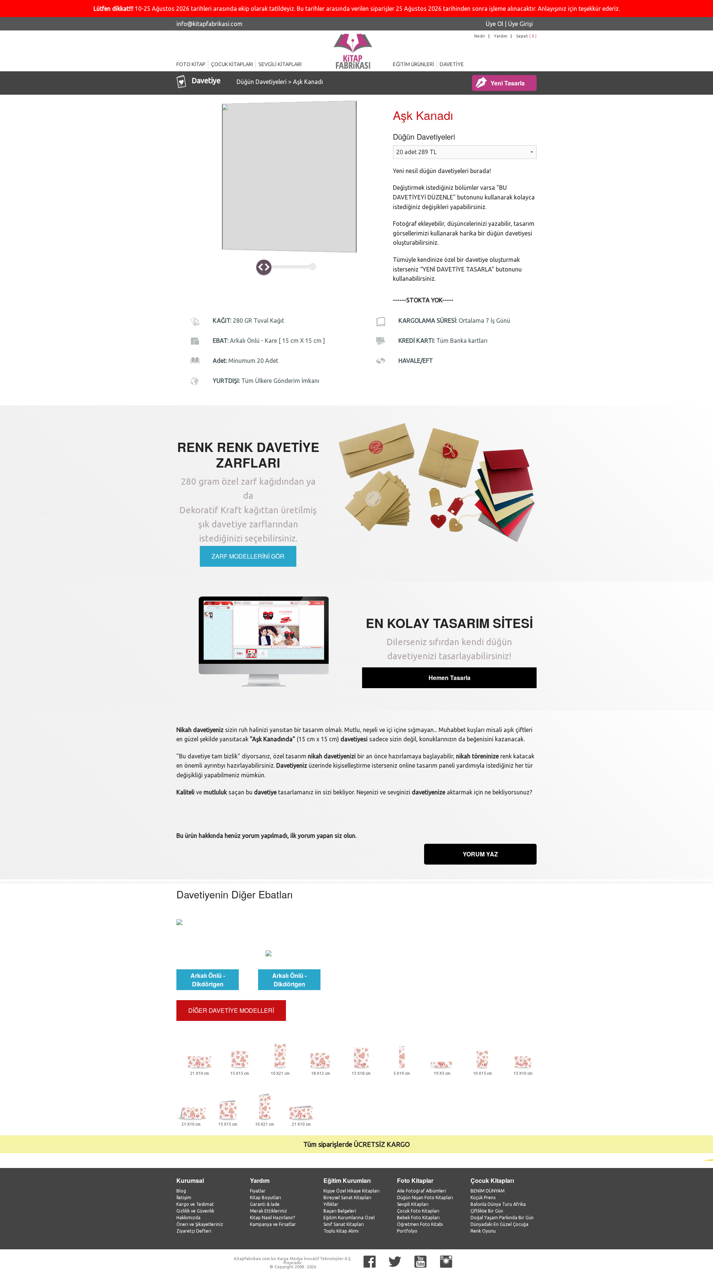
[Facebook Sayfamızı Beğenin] (369, 1261)
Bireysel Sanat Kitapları (347, 1197)
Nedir (479, 36)
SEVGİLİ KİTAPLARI (280, 64)
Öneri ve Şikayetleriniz (199, 1224)
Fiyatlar (258, 1190)
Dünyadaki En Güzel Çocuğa (499, 1224)
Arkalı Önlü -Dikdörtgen (208, 979)
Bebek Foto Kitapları (418, 1217)
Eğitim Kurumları (347, 1180)
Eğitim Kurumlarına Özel (349, 1217)
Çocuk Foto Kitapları (418, 1210)
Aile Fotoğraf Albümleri (421, 1190)
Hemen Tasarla (450, 677)
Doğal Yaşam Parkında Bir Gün (502, 1217)
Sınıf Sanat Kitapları (343, 1224)
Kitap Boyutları (265, 1197)
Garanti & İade (265, 1204)
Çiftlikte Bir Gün (487, 1210)
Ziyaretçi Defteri (193, 1231)
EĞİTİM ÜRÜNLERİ (413, 64)
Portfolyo (407, 1231)
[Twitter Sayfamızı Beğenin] (394, 1261)
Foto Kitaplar (415, 1180)
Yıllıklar (330, 1204)
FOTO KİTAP (190, 64)
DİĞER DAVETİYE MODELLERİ (231, 1010)
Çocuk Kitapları (492, 1180)
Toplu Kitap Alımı (341, 1231)
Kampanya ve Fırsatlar (273, 1224)
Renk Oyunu (483, 1231)
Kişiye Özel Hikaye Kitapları (351, 1190)
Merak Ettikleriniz (268, 1210)
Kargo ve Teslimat (195, 1204)
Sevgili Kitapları (413, 1204)
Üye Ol (494, 23)
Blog (181, 1190)
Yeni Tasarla (508, 83)
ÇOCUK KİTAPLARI (232, 64)
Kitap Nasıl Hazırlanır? (272, 1217)
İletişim (183, 1197)
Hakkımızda (188, 1217)
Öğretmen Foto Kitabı (420, 1224)
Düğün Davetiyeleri (262, 81)
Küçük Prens (483, 1197)
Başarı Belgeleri (339, 1210)
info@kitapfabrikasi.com (209, 24)
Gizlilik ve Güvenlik (195, 1210)
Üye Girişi (520, 23)
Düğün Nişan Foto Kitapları (425, 1197)
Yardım (500, 36)
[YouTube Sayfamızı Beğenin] (420, 1261)
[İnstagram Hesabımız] (446, 1261)
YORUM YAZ (480, 854)
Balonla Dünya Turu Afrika (498, 1204)
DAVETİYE (452, 64)
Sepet (526, 36)
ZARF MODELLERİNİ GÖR (248, 556)
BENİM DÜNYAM (488, 1190)
